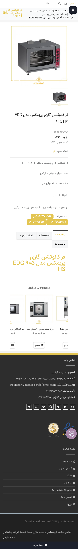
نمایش (37, 345)
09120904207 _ (57, 222)
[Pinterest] (43, 407)
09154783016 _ (42, 216)
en (47, 3)
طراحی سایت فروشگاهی (58, 532)
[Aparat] (51, 407)
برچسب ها (60, 244)
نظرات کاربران (26, 236)
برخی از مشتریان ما (62, 490)
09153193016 (37, 222)
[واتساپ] (36, 407)
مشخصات (44, 236)
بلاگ (69, 476)
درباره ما (68, 483)
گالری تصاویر (65, 469)
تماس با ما (66, 497)
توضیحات (60, 235)
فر (54, 151)
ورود (69, 504)
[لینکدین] (65, 407)
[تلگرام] (58, 407)
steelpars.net (54, 391)
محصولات (67, 461)
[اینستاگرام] (72, 407)
